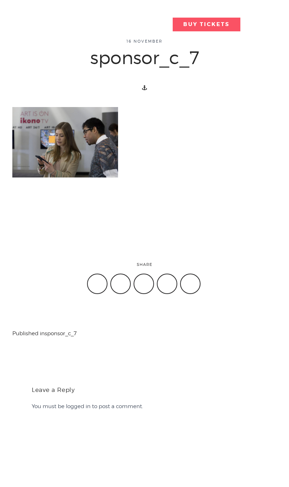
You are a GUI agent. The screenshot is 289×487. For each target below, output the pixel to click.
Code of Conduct (239, 449)
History (87, 440)
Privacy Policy (234, 440)
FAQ (153, 449)
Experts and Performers (200, 8)
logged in (78, 406)
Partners (141, 23)
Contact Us (22, 440)
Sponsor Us (23, 449)
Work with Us (165, 440)
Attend (124, 8)
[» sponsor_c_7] (48, 17)
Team (85, 449)
